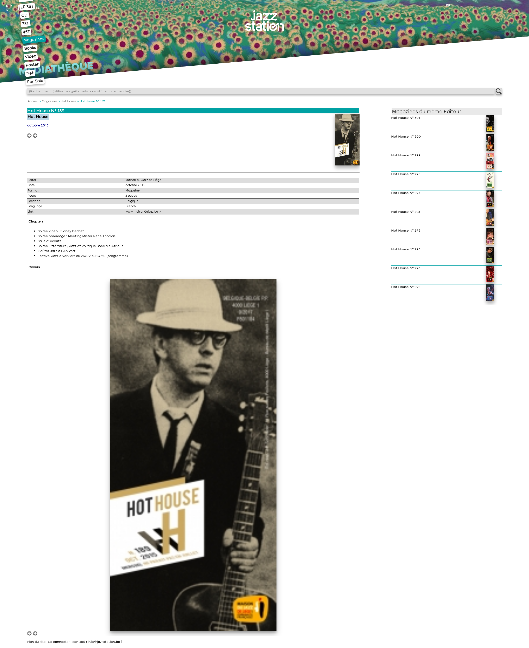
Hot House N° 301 (405, 118)
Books (30, 48)
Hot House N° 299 (406, 155)
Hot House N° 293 (405, 268)
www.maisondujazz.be (141, 211)
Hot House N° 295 (405, 230)
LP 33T (27, 7)
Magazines (34, 39)
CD (24, 15)
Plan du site (36, 642)
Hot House (68, 101)
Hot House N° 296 (405, 212)
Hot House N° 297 (405, 193)
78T (25, 23)
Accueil (33, 101)
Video (31, 56)
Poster (32, 65)
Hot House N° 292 (405, 287)
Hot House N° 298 (405, 174)
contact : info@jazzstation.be (96, 642)
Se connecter (59, 642)
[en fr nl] (449, 5)
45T (26, 31)
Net (30, 73)
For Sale (35, 81)
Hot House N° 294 (406, 249)
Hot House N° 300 (406, 136)
